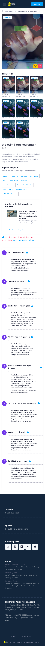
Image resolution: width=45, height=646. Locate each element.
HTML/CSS (14, 176)
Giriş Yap (37, 4)
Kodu (5, 180)
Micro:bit (24, 180)
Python (5, 176)
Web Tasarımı (8, 189)
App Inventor (34, 176)
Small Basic (14, 180)
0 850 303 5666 (12, 513)
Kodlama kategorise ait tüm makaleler (23, 230)
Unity (18, 185)
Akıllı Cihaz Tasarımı (10, 194)
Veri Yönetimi (27, 185)
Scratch (24, 176)
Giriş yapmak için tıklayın (23, 240)
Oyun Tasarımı (8, 185)
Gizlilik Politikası (28, 637)
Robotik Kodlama (21, 189)
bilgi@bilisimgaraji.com (16, 529)
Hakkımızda (15, 637)
